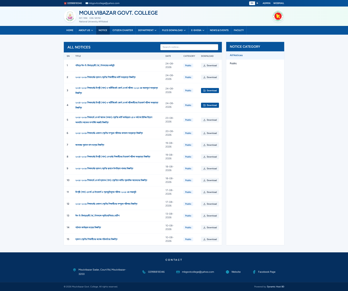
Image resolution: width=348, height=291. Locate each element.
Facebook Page (267, 271)
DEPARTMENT (146, 30)
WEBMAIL (278, 3)
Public (233, 63)
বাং (257, 3)
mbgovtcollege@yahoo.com (198, 271)
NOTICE (103, 30)
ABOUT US (84, 30)
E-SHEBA (196, 30)
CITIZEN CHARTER (123, 30)
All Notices (236, 55)
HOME (69, 30)
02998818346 (156, 271)
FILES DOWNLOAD (172, 30)
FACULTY (239, 30)
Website (236, 271)
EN (252, 3)
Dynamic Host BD (275, 286)
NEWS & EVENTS (219, 30)
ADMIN (266, 3)
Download (212, 65)
